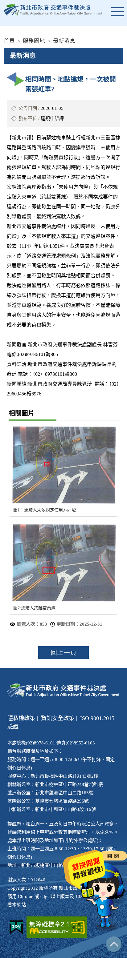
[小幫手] (104, 897)
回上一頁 (63, 652)
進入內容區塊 (15, 3)
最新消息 (64, 41)
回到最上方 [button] (113, 944)
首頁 (9, 41)
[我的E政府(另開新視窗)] (16, 927)
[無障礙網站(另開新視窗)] (57, 927)
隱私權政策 (21, 718)
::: (2, 31)
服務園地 (34, 41)
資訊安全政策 (57, 718)
